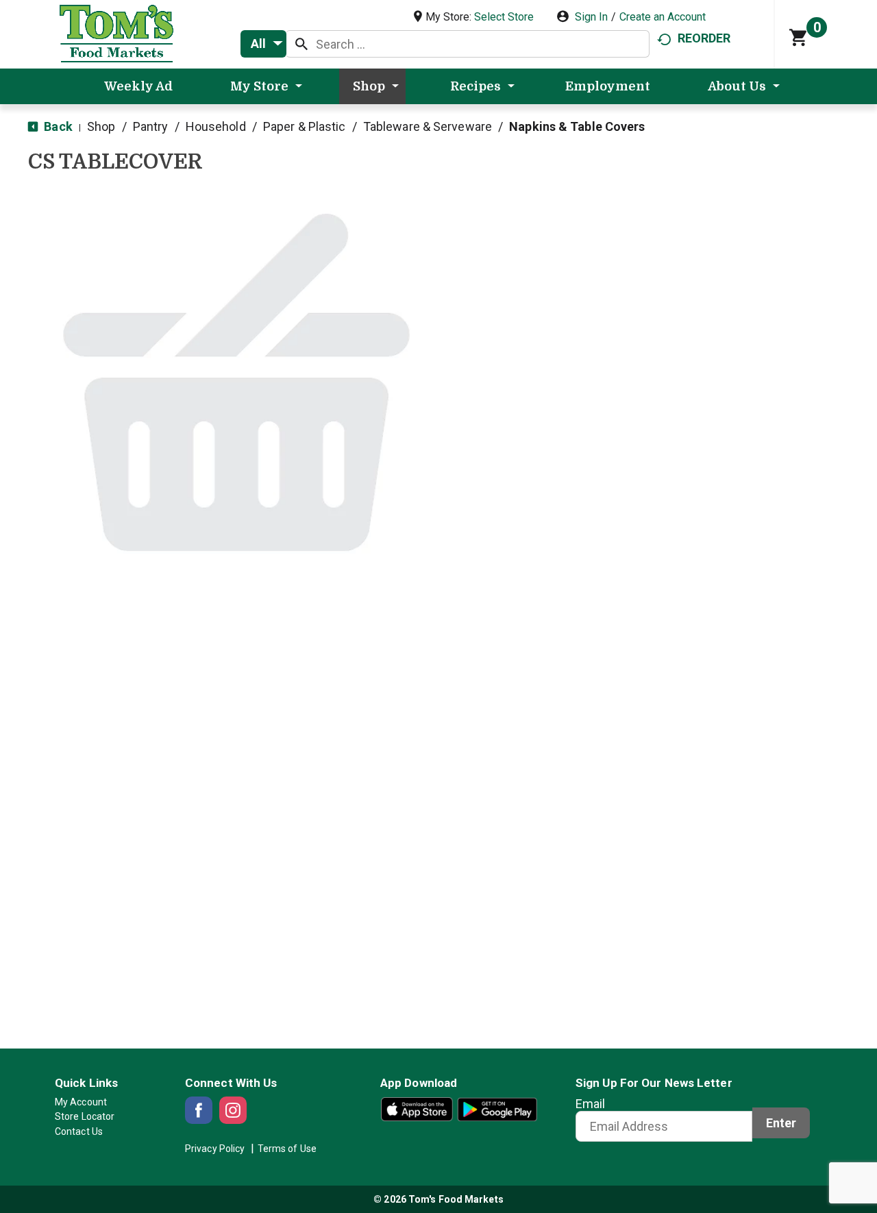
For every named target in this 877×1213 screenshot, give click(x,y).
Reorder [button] (704, 38)
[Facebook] (198, 1110)
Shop (101, 126)
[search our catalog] (301, 44)
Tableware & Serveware (427, 126)
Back (57, 126)
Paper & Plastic (304, 126)
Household (216, 126)
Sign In (591, 16)
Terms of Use (287, 1148)
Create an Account (662, 16)
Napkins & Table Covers (577, 126)
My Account (81, 1101)
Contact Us (79, 1131)
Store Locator (84, 1116)
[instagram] (233, 1110)
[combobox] (263, 44)
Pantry (151, 126)
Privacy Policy (215, 1148)
